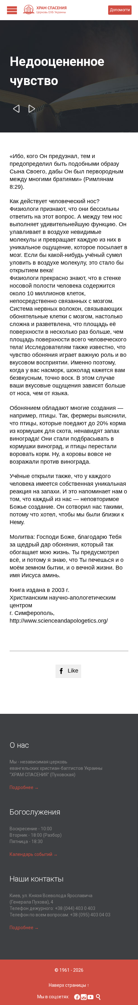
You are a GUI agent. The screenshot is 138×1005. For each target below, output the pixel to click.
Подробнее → (24, 787)
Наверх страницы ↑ (69, 985)
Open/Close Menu (12, 10)
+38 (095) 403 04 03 (90, 914)
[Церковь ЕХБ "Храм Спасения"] (65, 10)
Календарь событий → (34, 854)
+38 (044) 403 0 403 (75, 908)
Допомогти (120, 10)
